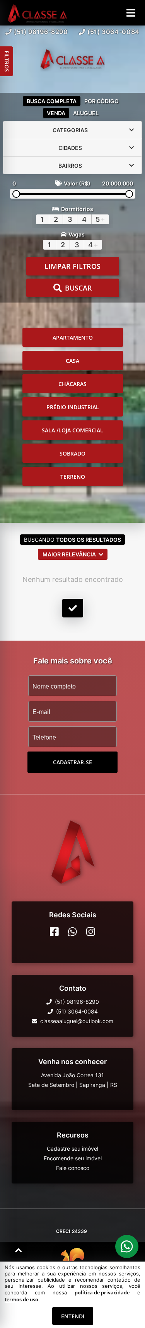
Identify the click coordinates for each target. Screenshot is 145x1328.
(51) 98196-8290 (41, 32)
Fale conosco (72, 1168)
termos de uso (21, 1299)
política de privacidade (102, 1292)
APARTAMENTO (73, 337)
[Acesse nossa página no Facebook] (54, 932)
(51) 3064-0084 (113, 32)
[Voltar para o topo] (18, 1250)
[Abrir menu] (131, 13)
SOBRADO (72, 453)
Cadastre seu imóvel (72, 1148)
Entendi (72, 1316)
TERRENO (72, 476)
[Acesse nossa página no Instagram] (90, 932)
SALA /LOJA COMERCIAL (72, 430)
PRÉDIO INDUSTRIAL (72, 407)
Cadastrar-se (72, 762)
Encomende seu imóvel (73, 1158)
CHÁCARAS (72, 384)
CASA (72, 360)
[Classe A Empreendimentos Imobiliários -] (72, 59)
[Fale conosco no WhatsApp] (72, 932)
